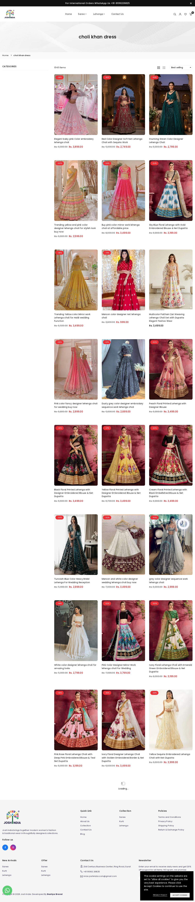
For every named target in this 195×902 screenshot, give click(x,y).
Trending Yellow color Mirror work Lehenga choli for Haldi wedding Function (72, 318)
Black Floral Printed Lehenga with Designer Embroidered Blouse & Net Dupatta (73, 493)
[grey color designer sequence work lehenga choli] (171, 544)
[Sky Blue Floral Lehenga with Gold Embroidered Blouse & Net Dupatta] (171, 190)
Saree (81, 13)
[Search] (174, 14)
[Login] (180, 14)
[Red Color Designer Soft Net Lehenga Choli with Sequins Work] (123, 104)
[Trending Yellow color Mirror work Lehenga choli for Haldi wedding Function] (76, 280)
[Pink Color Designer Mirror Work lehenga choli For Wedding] (123, 630)
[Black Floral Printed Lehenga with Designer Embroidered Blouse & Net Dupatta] (76, 455)
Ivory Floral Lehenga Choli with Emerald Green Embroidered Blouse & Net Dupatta (170, 668)
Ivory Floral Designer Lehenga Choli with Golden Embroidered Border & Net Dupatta (123, 758)
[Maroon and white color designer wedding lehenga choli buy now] (123, 544)
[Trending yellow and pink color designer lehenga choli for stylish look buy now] (76, 190)
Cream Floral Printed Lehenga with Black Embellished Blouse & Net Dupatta (168, 493)
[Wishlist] (185, 14)
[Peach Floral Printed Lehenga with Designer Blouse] (171, 369)
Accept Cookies (180, 895)
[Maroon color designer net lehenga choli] (123, 280)
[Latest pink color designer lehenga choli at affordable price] (123, 809)
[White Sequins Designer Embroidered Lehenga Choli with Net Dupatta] (76, 809)
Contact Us (118, 13)
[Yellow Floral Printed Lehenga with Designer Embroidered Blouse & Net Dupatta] (123, 455)
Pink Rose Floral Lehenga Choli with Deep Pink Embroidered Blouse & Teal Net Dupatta (74, 758)
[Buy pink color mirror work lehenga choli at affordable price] (123, 190)
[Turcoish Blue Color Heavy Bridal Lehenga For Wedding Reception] (76, 544)
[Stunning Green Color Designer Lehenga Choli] (171, 104)
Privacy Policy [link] (160, 895)
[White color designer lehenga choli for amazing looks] (76, 630)
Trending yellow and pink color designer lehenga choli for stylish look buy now (75, 228)
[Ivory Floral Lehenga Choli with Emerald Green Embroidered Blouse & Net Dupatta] (171, 630)
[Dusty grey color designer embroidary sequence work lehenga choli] (123, 369)
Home (68, 13)
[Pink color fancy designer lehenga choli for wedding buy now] (76, 369)
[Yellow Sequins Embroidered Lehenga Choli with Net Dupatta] (171, 720)
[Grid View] (158, 67)
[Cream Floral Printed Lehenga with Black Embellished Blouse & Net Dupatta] (171, 455)
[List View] (164, 67)
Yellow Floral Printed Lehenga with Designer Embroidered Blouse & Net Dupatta (121, 493)
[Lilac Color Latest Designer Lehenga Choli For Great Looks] (171, 809)
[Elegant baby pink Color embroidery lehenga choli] (76, 104)
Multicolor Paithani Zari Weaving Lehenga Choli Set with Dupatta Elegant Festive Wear (166, 318)
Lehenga (98, 13)
